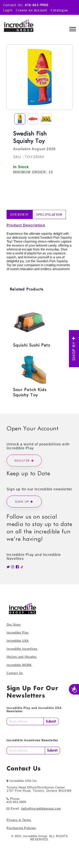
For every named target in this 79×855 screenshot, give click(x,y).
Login (8, 10)
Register (22, 460)
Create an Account (31, 10)
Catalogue (59, 10)
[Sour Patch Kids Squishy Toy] (36, 367)
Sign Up (22, 501)
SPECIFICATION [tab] (49, 214)
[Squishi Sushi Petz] (36, 322)
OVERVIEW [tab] (19, 214)
